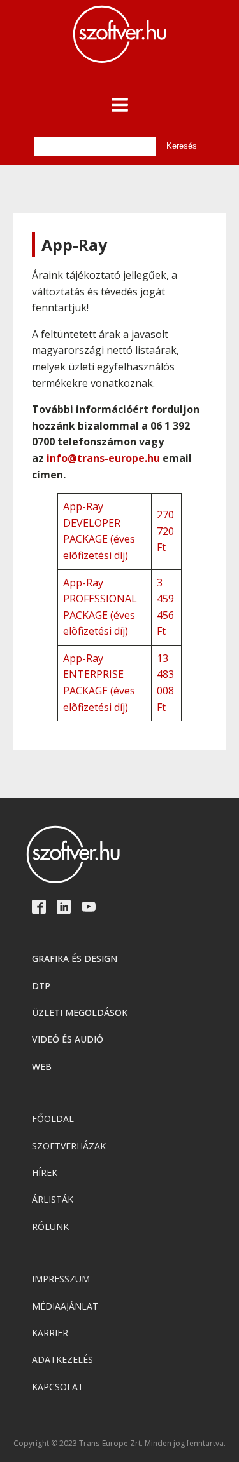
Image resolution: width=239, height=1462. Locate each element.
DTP (41, 986)
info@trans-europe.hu (103, 458)
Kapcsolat (57, 1387)
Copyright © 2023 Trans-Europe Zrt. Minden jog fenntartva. (119, 1443)
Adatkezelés (62, 1359)
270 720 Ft (165, 531)
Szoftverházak (69, 1146)
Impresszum (61, 1279)
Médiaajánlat (65, 1306)
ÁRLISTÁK (52, 1199)
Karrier (50, 1333)
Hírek (44, 1173)
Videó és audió (67, 1039)
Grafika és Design (74, 958)
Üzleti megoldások (79, 1012)
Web (42, 1066)
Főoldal (53, 1119)
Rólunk (50, 1227)
